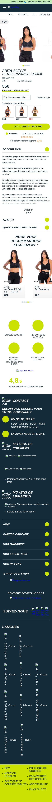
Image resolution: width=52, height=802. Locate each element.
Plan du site (37, 789)
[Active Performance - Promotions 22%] (35, 112)
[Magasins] (36, 7)
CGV (7, 768)
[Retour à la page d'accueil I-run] (14, 7)
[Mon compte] (41, 7)
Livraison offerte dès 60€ (15, 90)
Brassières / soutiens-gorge (24, 14)
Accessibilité (38, 784)
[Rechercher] (31, 7)
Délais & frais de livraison (21, 511)
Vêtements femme (11, 14)
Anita (35, 14)
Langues (10, 627)
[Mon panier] (47, 7)
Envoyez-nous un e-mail (28, 434)
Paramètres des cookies (37, 777)
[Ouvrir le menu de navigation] (4, 7)
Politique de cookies (38, 769)
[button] (16, 97)
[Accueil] (3, 14)
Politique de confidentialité (15, 783)
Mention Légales (10, 774)
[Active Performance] (8, 112)
